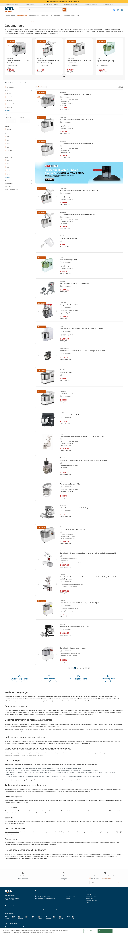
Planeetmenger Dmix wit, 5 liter (70, 484)
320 (8, 167)
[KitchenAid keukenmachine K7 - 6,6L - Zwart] (47, 631)
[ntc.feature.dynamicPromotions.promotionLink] (79, 173)
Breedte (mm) (8, 133)
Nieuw (9, 129)
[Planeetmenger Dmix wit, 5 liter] (47, 490)
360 (8, 170)
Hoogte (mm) (8, 180)
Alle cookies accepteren (105, 930)
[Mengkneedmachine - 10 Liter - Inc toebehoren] (47, 311)
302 (8, 163)
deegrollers (10, 821)
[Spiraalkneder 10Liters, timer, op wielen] (47, 654)
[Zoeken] (64, 9)
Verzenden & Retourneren (91, 900)
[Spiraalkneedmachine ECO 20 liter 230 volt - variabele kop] (49, 49)
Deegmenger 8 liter (66, 372)
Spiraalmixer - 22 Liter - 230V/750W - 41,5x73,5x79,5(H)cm (79, 603)
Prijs (6, 114)
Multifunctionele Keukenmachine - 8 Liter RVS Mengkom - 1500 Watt (82, 351)
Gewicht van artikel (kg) (11, 189)
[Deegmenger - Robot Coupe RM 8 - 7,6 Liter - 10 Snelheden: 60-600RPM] (47, 466)
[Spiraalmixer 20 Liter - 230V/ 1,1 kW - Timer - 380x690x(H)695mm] (47, 334)
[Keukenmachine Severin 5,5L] (47, 419)
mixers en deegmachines (15, 800)
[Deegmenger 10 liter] (47, 398)
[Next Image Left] (38, 101)
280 (8, 143)
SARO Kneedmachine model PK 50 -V (72, 529)
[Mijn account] (114, 10)
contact (84, 856)
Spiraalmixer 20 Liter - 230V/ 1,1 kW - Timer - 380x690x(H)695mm (81, 329)
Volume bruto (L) (9, 183)
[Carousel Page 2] (64, 76)
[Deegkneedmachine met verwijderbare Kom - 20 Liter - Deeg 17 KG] (47, 442)
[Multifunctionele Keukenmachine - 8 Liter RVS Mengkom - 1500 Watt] (47, 355)
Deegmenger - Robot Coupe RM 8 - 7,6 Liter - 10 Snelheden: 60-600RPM (84, 460)
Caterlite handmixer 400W (68, 238)
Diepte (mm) (8, 157)
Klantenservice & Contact (91, 896)
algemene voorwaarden (105, 878)
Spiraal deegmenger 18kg (105, 61)
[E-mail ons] (23, 873)
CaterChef (10, 97)
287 (8, 147)
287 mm (9, 150)
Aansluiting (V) (9, 186)
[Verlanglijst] (118, 10)
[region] (64, 937)
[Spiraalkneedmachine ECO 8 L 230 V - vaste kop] (18, 49)
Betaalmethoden (89, 898)
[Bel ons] (64, 873)
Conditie (7, 126)
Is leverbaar (10, 87)
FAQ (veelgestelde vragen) (91, 894)
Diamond (9, 107)
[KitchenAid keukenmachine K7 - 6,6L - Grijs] (47, 512)
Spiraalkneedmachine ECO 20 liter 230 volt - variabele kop (48, 62)
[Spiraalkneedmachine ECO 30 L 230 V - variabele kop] (47, 220)
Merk (6, 90)
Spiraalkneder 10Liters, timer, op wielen (73, 648)
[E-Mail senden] (118, 882)
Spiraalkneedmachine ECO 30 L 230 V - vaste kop (79, 62)
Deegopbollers (9, 810)
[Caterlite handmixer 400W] (47, 243)
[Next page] (86, 668)
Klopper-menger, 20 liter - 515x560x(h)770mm (75, 283)
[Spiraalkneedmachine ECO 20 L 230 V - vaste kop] (47, 125)
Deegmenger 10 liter (66, 393)
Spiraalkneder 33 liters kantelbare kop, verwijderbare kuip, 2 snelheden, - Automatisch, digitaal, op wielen (88, 578)
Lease (87, 902)
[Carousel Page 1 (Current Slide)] (63, 76)
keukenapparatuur (51, 29)
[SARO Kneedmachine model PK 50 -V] (47, 535)
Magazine (68, 898)
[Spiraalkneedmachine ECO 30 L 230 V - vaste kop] (79, 49)
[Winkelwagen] (122, 10)
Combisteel (10, 104)
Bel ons (64, 876)
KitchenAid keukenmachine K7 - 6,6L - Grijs (74, 508)
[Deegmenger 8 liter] (47, 377)
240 (8, 140)
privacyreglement (98, 879)
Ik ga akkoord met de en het (100, 879)
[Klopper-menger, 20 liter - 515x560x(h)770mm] (47, 288)
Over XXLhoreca (69, 894)
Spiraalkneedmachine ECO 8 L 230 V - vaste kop (18, 62)
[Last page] (89, 668)
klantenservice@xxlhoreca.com (48, 898)
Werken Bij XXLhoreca (70, 896)
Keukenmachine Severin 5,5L (69, 415)
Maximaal (24, 119)
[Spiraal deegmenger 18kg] (109, 49)
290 (8, 160)
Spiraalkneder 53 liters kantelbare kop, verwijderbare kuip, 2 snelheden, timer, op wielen (88, 553)
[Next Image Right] (56, 101)
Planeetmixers (9, 842)
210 (8, 136)
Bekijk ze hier (76, 1)
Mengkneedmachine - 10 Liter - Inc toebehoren (75, 305)
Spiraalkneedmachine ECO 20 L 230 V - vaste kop (76, 119)
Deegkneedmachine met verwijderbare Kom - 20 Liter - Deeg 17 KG (82, 436)
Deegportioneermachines (12, 832)
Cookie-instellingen (89, 930)
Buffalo (9, 93)
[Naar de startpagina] (9, 9)
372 (8, 174)
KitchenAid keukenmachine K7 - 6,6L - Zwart (74, 626)
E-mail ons (23, 876)
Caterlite (9, 100)
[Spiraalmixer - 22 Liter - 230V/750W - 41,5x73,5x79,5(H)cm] (47, 609)
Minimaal (10, 119)
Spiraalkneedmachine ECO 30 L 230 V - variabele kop (77, 214)
